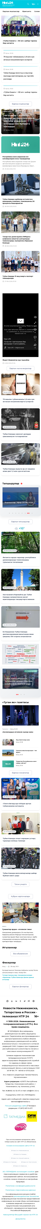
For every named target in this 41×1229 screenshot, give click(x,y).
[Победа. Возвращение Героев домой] (20, 654)
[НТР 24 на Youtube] (12, 1001)
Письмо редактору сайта (16, 1106)
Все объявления (20, 954)
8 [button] (31, 513)
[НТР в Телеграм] (24, 1001)
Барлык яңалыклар (11, 11)
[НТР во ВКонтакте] (16, 1001)
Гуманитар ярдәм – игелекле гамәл (17, 929)
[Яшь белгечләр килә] (8, 742)
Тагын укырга (20, 884)
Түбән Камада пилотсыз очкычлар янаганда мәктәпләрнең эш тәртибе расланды (18, 76)
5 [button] (22, 513)
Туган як (5, 729)
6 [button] (25, 513)
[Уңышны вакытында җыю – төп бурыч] (8, 753)
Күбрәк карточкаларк (20, 896)
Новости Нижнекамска (20, 1150)
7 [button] (28, 513)
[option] (11, 11)
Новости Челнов (10, 1162)
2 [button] (12, 513)
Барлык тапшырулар (20, 522)
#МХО (4, 926)
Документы (21, 1219)
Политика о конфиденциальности (20, 1186)
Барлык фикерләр (20, 987)
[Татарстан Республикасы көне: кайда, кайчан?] (8, 763)
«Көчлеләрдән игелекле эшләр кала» (17, 732)
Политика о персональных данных (20, 1190)
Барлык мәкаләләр (20, 773)
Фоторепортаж (30, 671)
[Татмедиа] (14, 1116)
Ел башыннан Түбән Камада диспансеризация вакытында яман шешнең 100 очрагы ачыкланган (18, 634)
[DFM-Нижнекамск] (31, 1116)
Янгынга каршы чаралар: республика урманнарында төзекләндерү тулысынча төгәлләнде (19, 560)
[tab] (18, 33)
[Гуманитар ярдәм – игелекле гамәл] (20, 913)
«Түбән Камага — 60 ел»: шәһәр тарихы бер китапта (20, 42)
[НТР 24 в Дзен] (33, 1001)
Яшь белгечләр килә (23, 740)
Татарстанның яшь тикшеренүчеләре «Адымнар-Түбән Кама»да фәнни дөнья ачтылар (18, 977)
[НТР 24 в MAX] (7, 1001)
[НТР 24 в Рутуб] (29, 1001)
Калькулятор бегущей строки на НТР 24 (20, 1215)
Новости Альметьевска (20, 1158)
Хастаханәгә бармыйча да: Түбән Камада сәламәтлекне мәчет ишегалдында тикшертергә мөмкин (18, 597)
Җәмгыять (26, 11)
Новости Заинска (20, 1166)
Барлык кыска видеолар (20, 368)
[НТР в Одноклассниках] (20, 1001)
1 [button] (9, 513)
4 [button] (19, 513)
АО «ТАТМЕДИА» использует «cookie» (19, 1172)
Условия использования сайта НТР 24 (20, 1146)
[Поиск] (28, 4)
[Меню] (38, 4)
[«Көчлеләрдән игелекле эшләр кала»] (20, 715)
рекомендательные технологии (26, 1196)
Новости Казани (20, 1154)
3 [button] (16, 513)
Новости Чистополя (29, 1162)
